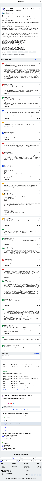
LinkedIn (40, 475)
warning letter (21, 54)
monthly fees (10, 54)
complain (26, 52)
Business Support (26, 466)
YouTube (37, 475)
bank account (14, 52)
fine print (34, 52)
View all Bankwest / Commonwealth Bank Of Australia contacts (21, 409)
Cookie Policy (39, 467)
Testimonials (3, 467)
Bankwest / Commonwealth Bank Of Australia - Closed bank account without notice (17, 364)
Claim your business (27, 467)
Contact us (2, 466)
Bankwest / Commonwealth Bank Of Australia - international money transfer (15, 376)
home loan (4, 54)
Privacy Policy (39, 466)
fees (30, 52)
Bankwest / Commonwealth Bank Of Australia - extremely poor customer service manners (17, 381)
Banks (35, 415)
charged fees (20, 52)
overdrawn (16, 54)
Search (38, 1)
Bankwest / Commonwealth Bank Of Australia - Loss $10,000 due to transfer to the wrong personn (19, 383)
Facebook (32, 475)
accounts (9, 52)
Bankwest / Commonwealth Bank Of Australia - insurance (12, 373)
